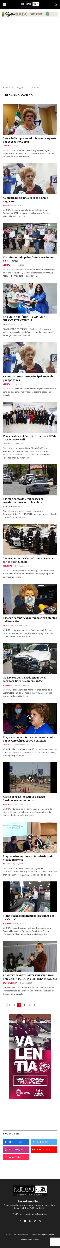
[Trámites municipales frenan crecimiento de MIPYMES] (30, 238)
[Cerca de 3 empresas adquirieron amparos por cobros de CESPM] (30, 119)
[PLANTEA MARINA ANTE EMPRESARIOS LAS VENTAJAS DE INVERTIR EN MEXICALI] (30, 956)
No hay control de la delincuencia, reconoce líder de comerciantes (24, 679)
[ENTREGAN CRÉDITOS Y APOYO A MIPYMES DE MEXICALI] (30, 298)
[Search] (55, 4)
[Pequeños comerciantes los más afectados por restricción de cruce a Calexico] (30, 718)
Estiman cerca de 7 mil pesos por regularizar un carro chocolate (23, 500)
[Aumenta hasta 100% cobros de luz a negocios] (30, 178)
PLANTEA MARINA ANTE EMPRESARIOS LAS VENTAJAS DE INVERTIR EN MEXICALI (30, 977)
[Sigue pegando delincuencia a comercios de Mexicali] (30, 896)
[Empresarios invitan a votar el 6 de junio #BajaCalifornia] (30, 837)
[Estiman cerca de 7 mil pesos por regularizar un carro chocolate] (30, 479)
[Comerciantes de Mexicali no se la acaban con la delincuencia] (30, 539)
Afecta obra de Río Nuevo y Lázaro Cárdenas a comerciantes (24, 798)
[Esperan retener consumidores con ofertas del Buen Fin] (30, 599)
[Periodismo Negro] (30, 4)
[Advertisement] (30, 53)
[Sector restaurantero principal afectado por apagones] (30, 357)
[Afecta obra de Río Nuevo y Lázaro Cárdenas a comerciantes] (30, 777)
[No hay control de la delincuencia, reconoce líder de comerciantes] (30, 658)
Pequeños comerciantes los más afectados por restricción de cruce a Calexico (29, 738)
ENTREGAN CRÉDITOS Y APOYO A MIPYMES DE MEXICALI (24, 318)
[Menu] (4, 4)
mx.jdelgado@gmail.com (36, 1214)
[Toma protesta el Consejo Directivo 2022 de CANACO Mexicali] (30, 417)
